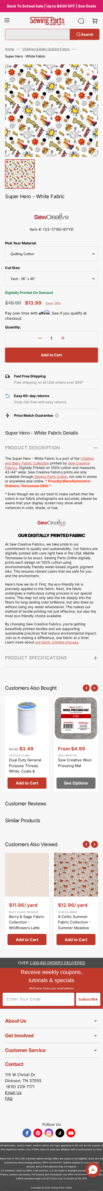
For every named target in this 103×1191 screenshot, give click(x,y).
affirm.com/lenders (52, 1162)
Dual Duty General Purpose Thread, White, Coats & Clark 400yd (25, 768)
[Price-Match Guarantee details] (56, 415)
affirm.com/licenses (78, 1174)
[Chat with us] (81, 20)
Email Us (13, 1092)
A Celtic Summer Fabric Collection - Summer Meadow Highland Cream (74, 925)
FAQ (8, 1098)
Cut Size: (12, 268)
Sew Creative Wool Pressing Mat (75, 763)
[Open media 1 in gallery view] (88, 74)
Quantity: (13, 327)
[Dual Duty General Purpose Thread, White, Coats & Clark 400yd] (27, 743)
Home (9, 49)
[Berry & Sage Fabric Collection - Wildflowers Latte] (27, 900)
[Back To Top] (95, 1184)
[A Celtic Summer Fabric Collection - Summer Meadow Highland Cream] (76, 900)
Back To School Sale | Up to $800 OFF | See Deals (51, 6)
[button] (7, 20)
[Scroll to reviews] (51, 206)
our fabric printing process (56, 642)
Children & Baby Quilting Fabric (46, 49)
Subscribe (88, 999)
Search (87, 34)
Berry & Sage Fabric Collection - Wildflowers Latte (26, 922)
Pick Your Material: (21, 243)
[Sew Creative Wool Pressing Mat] (76, 743)
